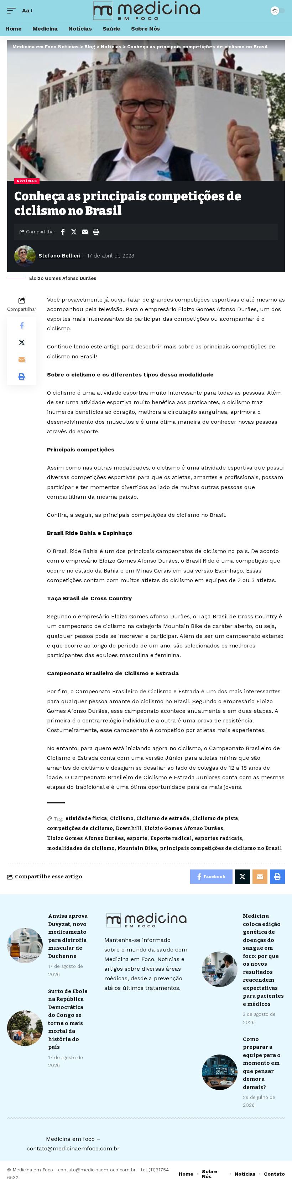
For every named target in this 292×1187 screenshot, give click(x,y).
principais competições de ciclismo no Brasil (221, 848)
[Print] (96, 232)
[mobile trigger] (13, 10)
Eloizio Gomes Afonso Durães (183, 828)
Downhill (128, 828)
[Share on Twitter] (74, 232)
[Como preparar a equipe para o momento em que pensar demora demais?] (220, 1072)
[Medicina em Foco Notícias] (146, 10)
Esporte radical (171, 838)
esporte (137, 838)
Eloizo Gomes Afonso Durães (85, 838)
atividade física (86, 818)
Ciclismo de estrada (162, 818)
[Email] (85, 232)
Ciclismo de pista (215, 818)
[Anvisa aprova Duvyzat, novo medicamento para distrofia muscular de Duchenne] (25, 945)
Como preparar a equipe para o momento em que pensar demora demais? (262, 1063)
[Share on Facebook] (63, 232)
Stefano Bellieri (59, 256)
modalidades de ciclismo (81, 848)
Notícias (27, 181)
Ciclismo (122, 818)
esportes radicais (218, 838)
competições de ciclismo (80, 828)
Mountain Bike (137, 848)
